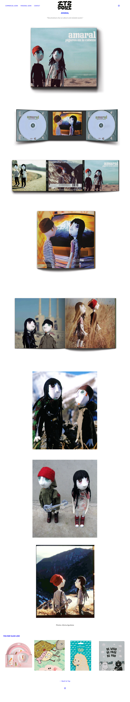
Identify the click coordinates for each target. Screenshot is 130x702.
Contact (37, 6)
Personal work (26, 6)
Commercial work (11, 6)
